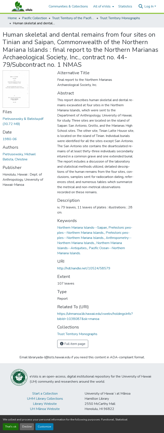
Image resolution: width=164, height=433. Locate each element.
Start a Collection (45, 393)
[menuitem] (103, 6)
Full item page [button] (74, 343)
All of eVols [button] (102, 6)
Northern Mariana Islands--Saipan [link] (82, 227)
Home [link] (12, 18)
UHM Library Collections (45, 398)
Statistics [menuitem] (125, 6)
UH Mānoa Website (45, 409)
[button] (26, 6)
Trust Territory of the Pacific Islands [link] (73, 18)
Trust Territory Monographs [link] (120, 18)
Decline (27, 427)
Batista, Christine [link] (15, 159)
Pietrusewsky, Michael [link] (19, 154)
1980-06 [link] (10, 139)
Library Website (45, 403)
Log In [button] (149, 6)
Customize (44, 427)
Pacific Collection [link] (34, 18)
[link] (27, 121)
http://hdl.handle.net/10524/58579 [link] (83, 268)
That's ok (10, 427)
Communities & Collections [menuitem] (68, 6)
